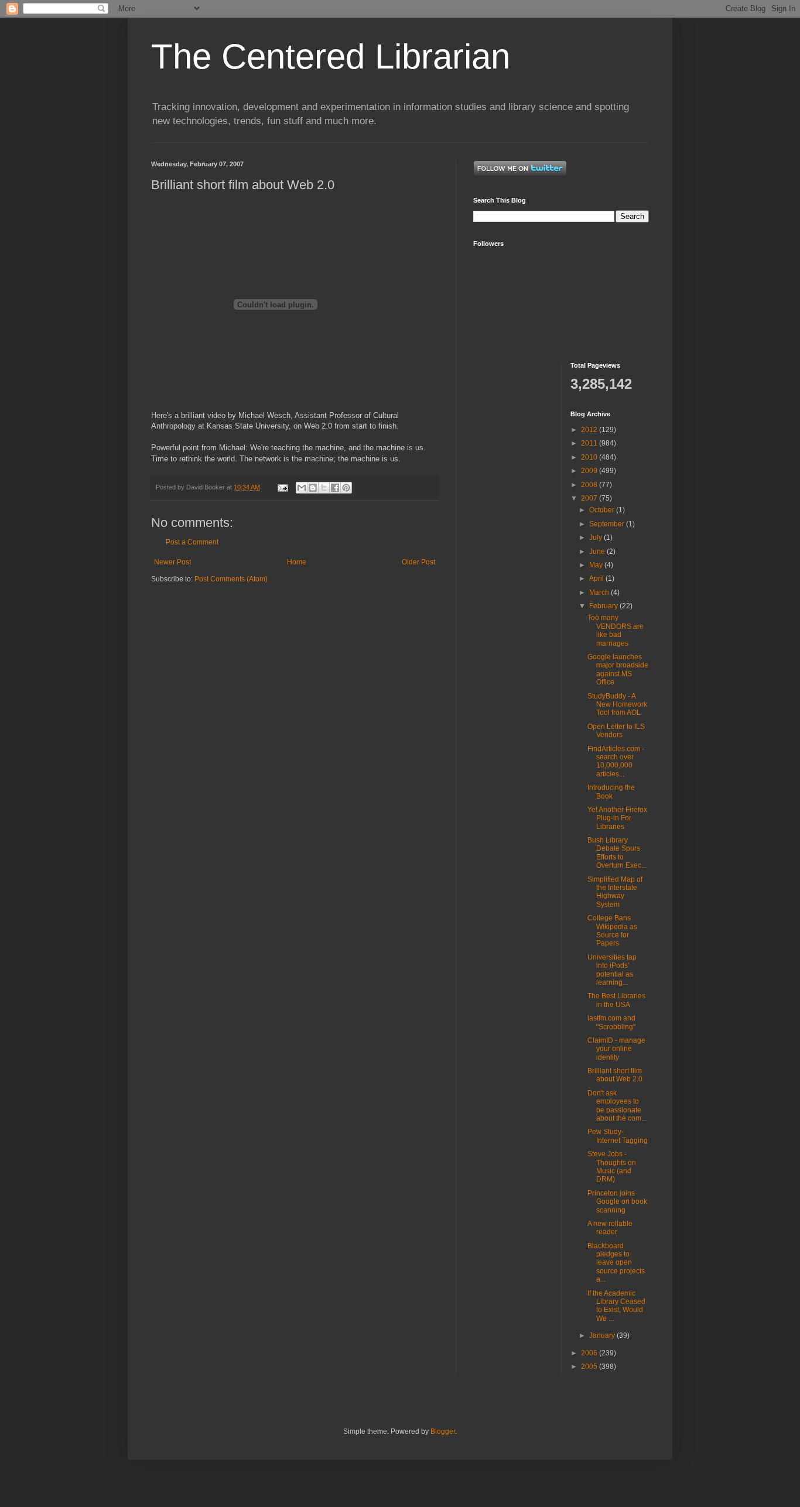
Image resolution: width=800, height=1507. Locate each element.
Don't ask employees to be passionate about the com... (617, 1105)
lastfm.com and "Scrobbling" (611, 1022)
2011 (590, 443)
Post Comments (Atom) (231, 579)
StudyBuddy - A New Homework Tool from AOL (617, 704)
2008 (590, 485)
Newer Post (172, 562)
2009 (590, 471)
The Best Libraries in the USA (616, 1000)
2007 (590, 498)
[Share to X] (324, 488)
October (602, 510)
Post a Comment (192, 542)
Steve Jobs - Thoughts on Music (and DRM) (611, 1166)
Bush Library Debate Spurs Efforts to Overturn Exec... (617, 852)
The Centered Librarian (330, 56)
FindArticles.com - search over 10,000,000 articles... (615, 761)
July (596, 537)
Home (296, 562)
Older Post (418, 562)
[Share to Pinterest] (346, 488)
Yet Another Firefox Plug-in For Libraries (617, 818)
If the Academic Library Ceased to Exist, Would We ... (616, 1306)
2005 (590, 1366)
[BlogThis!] (313, 488)
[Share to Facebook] (335, 488)
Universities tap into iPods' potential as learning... (612, 970)
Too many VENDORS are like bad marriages (615, 630)
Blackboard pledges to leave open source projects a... (616, 1263)
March (600, 592)
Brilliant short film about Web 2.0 (614, 1075)
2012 (590, 430)
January (603, 1335)
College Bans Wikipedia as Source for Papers (612, 930)
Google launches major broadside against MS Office (617, 669)
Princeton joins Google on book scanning (617, 1201)
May (596, 565)
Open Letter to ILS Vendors (616, 730)
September (607, 524)
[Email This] (301, 488)
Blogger (442, 1431)
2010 (590, 457)
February (604, 606)
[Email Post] (282, 487)
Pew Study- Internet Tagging (617, 1136)
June (598, 551)
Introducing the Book (611, 791)
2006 (590, 1353)
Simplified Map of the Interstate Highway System (614, 892)
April (597, 578)
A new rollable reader (610, 1228)
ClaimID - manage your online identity (616, 1048)
